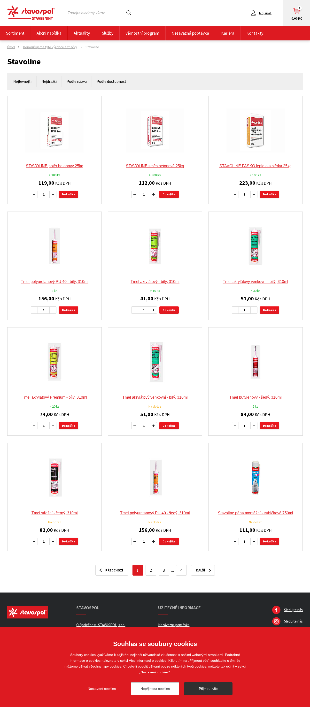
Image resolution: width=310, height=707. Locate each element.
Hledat (129, 12)
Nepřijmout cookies (155, 689)
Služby (107, 33)
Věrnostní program (142, 33)
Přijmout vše (208, 689)
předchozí (114, 570)
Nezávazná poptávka (190, 33)
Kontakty (254, 33)
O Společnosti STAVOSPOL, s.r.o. (100, 625)
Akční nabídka (49, 33)
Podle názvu (77, 81)
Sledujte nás (293, 610)
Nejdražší (49, 81)
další (200, 570)
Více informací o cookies (147, 660)
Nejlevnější (22, 81)
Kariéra (227, 33)
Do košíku (68, 194)
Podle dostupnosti (112, 81)
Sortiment (15, 33)
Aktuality (82, 33)
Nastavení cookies (102, 689)
